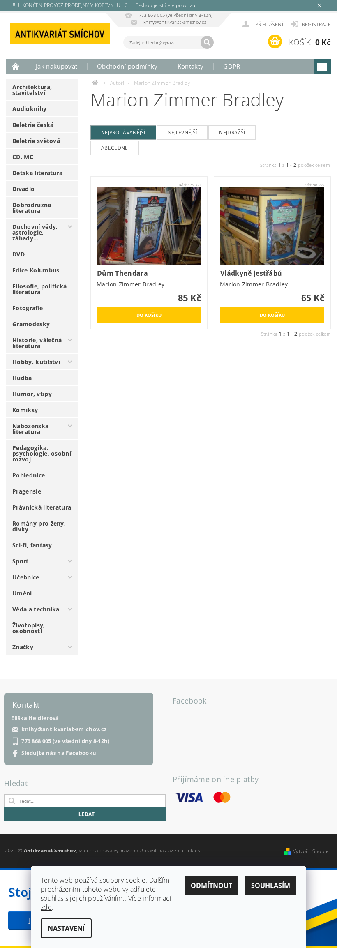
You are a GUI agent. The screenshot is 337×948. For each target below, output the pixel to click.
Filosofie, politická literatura (39, 289)
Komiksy (25, 410)
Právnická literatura (41, 507)
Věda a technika (36, 609)
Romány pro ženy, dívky (39, 526)
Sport (20, 561)
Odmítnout (211, 885)
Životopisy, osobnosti (28, 628)
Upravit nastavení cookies (169, 850)
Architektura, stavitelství (32, 90)
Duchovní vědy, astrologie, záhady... (35, 232)
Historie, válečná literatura (37, 343)
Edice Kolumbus (35, 270)
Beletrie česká (32, 125)
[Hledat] (207, 42)
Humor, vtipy (32, 394)
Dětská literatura (37, 173)
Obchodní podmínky (127, 66)
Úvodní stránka (16, 66)
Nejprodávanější (123, 132)
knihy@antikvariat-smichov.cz (63, 729)
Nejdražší (232, 132)
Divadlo (23, 189)
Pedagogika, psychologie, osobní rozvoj (41, 453)
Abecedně (114, 147)
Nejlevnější (182, 132)
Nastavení (66, 928)
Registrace (316, 24)
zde (46, 907)
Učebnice (25, 577)
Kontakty (191, 66)
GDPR (231, 66)
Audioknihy (29, 109)
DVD (18, 254)
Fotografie (27, 308)
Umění (22, 593)
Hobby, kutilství (36, 362)
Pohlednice (28, 475)
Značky (22, 647)
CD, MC (22, 157)
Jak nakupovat (56, 66)
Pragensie (26, 491)
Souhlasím (270, 885)
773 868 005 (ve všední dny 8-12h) (65, 741)
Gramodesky (31, 324)
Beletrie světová (36, 141)
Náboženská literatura (30, 429)
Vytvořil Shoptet (312, 851)
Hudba (22, 378)
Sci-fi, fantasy (32, 545)
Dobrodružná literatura (31, 208)
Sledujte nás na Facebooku (58, 753)
